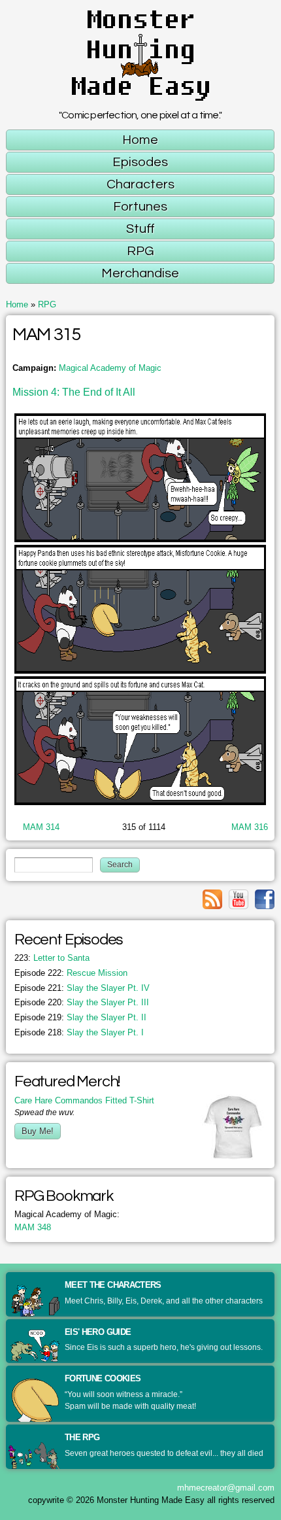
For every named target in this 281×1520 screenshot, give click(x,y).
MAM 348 (32, 1227)
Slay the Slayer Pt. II (80, 1017)
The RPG (82, 1437)
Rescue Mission (70, 973)
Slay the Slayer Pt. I (79, 1032)
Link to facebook (264, 899)
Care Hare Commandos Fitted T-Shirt (84, 1100)
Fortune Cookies (102, 1378)
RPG (47, 304)
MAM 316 (249, 827)
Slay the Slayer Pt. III (81, 1002)
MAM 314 (41, 827)
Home (17, 304)
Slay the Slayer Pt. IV (82, 988)
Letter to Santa (52, 958)
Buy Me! (38, 1131)
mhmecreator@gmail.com (225, 1488)
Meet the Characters (113, 1285)
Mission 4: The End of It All (73, 392)
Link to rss (212, 899)
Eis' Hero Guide (98, 1332)
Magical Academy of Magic (110, 368)
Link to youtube (238, 899)
